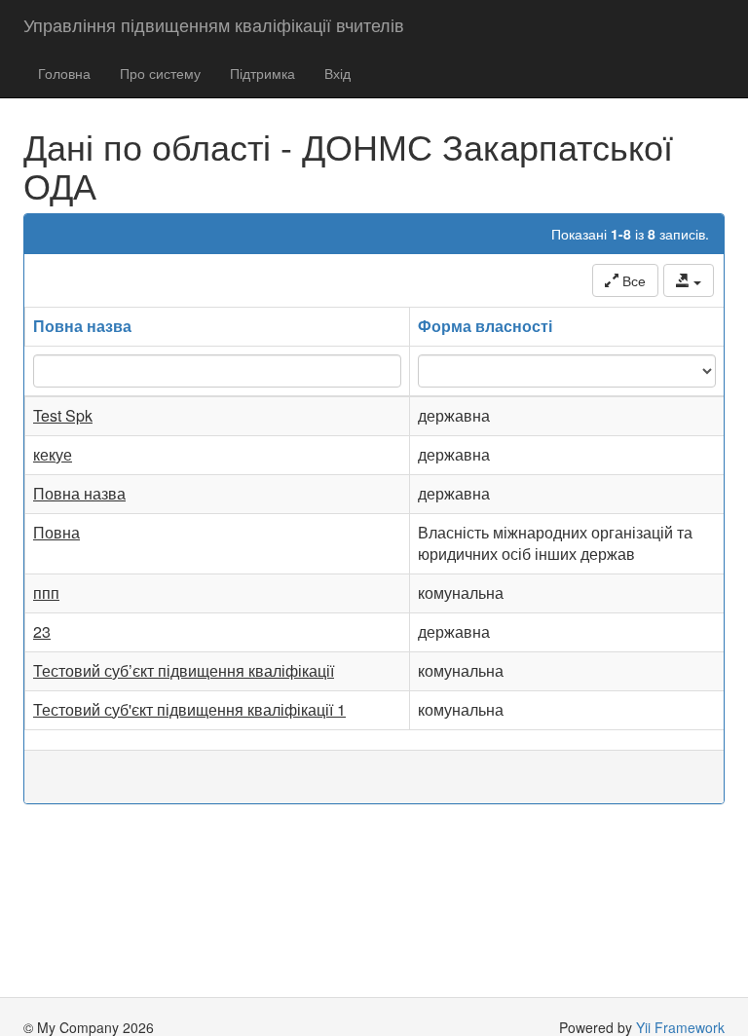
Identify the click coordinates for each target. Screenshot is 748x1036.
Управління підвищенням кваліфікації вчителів (213, 24)
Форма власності (485, 325)
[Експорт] (688, 280)
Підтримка (262, 73)
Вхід (337, 73)
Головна (64, 73)
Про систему (160, 73)
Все (632, 280)
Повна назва (82, 325)
